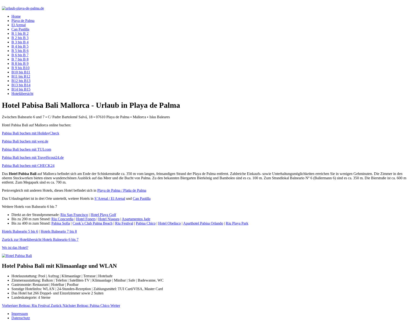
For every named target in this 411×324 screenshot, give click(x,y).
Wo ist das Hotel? (15, 248)
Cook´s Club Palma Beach (93, 223)
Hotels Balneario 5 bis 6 (20, 231)
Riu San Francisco (74, 215)
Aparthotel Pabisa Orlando (203, 223)
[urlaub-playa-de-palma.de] (23, 8)
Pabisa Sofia (60, 223)
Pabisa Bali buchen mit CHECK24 (28, 166)
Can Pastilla (142, 198)
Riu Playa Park (237, 223)
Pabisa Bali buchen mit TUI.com (26, 149)
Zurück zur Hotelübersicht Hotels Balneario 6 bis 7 (40, 239)
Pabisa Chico (146, 223)
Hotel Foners (86, 219)
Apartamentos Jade (136, 219)
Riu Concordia (62, 219)
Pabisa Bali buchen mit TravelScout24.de (33, 157)
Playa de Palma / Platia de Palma (121, 190)
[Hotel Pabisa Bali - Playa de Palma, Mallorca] (17, 256)
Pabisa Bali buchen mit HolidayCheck (30, 133)
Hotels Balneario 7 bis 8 (59, 231)
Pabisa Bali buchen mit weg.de (25, 141)
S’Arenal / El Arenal (109, 198)
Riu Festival (124, 223)
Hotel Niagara (108, 219)
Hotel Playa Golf (103, 215)
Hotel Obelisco (169, 223)
